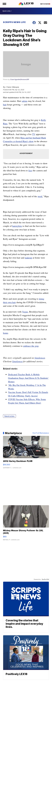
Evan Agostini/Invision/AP (19, 79)
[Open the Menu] (4, 4)
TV (33, 134)
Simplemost (39, 357)
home (5, 332)
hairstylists (17, 225)
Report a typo (9, 416)
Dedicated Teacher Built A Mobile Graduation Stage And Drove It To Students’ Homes (28, 378)
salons (24, 100)
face (30, 170)
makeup (28, 257)
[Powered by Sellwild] (45, 579)
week (40, 196)
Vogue (25, 311)
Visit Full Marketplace (40, 433)
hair (5, 104)
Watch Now (44, 4)
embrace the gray (31, 345)
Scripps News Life (14, 22)
